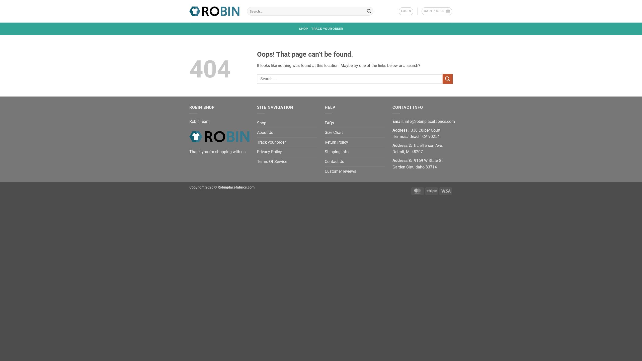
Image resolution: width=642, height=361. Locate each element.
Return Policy (336, 142)
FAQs (329, 123)
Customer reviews (340, 171)
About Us (265, 132)
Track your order (327, 29)
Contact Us (334, 161)
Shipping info (337, 151)
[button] (406, 11)
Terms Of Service (272, 161)
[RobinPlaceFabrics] (214, 11)
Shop (303, 29)
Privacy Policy (269, 151)
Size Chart (334, 132)
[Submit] (369, 11)
